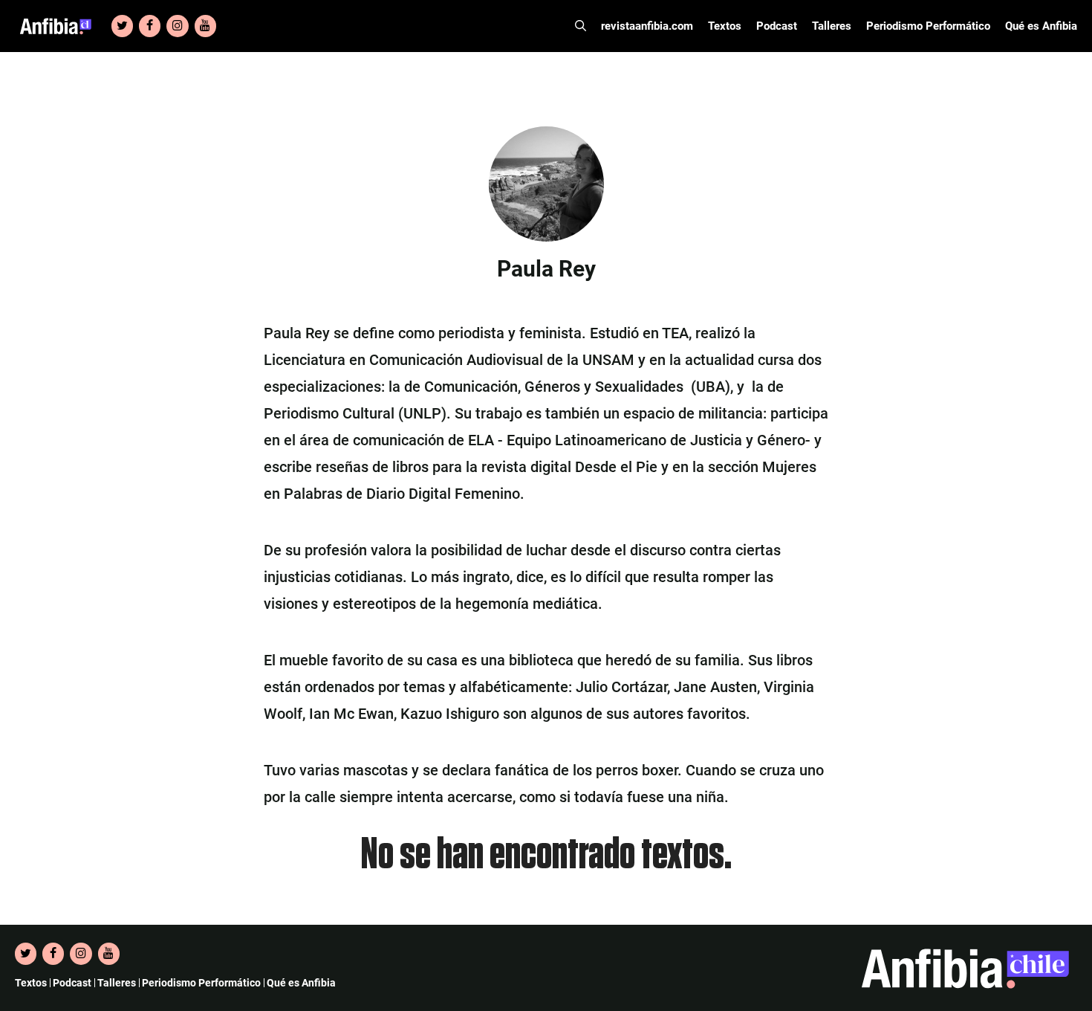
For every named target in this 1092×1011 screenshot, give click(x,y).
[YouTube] (205, 26)
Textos (724, 26)
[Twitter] (122, 26)
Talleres (831, 26)
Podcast (776, 26)
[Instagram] (177, 26)
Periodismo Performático (928, 26)
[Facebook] (149, 26)
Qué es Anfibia (1041, 26)
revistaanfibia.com (647, 26)
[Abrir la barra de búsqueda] (581, 26)
